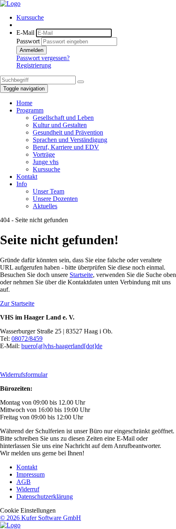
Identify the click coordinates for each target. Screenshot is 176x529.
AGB (23, 481)
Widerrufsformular (23, 374)
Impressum (30, 474)
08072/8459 (27, 338)
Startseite (81, 274)
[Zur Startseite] (10, 3)
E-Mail (25, 32)
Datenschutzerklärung (44, 496)
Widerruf (27, 489)
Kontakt (26, 467)
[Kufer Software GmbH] (10, 525)
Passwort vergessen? (43, 57)
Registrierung (33, 65)
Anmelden (31, 50)
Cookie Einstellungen (28, 510)
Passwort (28, 41)
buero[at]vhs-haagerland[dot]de (61, 345)
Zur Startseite (17, 303)
